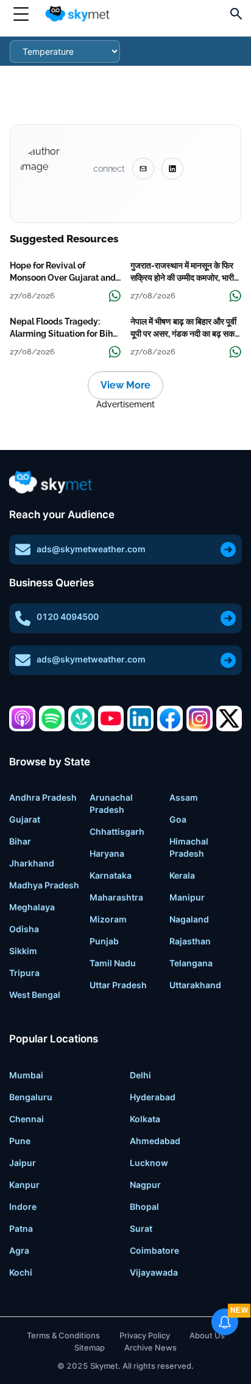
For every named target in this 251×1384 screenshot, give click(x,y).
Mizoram (108, 919)
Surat (141, 1228)
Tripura (24, 973)
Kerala (182, 875)
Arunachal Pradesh (111, 803)
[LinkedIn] (140, 719)
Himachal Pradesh (188, 847)
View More (125, 385)
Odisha (24, 929)
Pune (19, 1141)
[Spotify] (52, 719)
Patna (21, 1228)
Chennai (26, 1119)
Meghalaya (32, 907)
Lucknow (149, 1162)
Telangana (191, 963)
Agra (19, 1250)
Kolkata (145, 1119)
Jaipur (22, 1162)
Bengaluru (30, 1097)
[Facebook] (170, 719)
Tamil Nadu (113, 963)
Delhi (140, 1075)
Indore (23, 1206)
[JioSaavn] (81, 719)
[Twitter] (229, 719)
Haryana (107, 853)
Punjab (104, 941)
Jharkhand (31, 863)
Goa (177, 819)
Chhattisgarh (117, 831)
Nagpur (145, 1184)
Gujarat (24, 819)
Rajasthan (190, 941)
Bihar (20, 841)
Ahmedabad (155, 1141)
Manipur (187, 897)
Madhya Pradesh (44, 885)
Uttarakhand (195, 985)
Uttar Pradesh (118, 985)
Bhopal (144, 1206)
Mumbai (26, 1075)
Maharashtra (116, 897)
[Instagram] (199, 719)
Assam (183, 797)
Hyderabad (152, 1097)
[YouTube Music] (111, 719)
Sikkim (23, 951)
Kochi (20, 1272)
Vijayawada (154, 1272)
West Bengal (34, 994)
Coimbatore (154, 1250)
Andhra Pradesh (43, 797)
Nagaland (189, 919)
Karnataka (111, 875)
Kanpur (24, 1184)
